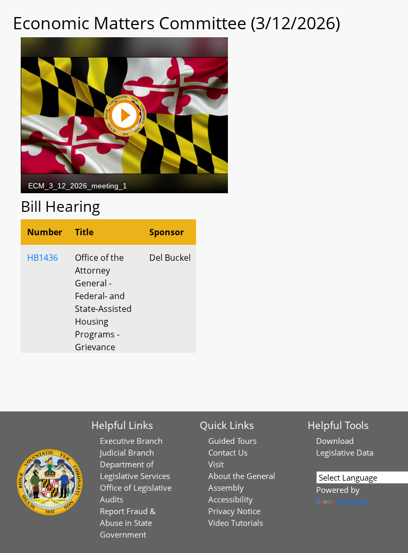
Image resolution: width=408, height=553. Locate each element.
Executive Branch (131, 440)
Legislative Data (344, 452)
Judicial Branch (127, 452)
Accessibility (230, 499)
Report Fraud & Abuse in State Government (128, 523)
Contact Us (228, 452)
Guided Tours (232, 440)
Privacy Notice (234, 511)
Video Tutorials (235, 522)
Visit (216, 464)
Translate (352, 501)
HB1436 (42, 257)
